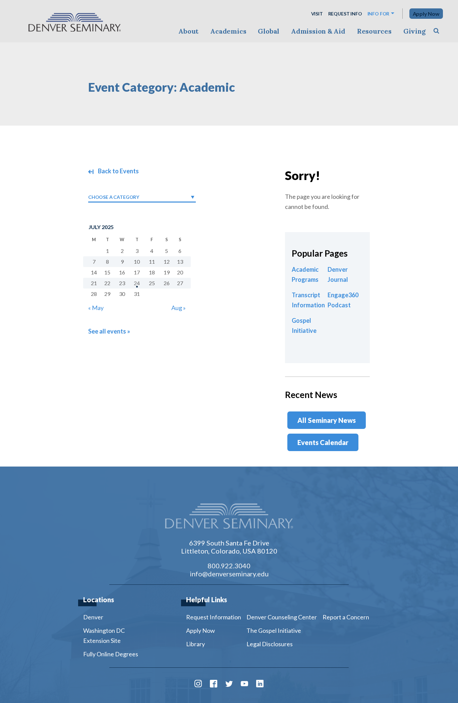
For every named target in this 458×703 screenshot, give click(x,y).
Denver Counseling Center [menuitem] (281, 617)
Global (268, 31)
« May (96, 307)
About (188, 31)
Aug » (178, 307)
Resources (374, 31)
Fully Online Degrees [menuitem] (110, 654)
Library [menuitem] (195, 644)
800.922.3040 (229, 566)
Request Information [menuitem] (213, 617)
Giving (414, 31)
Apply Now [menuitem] (200, 630)
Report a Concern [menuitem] (346, 617)
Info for (378, 13)
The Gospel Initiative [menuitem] (273, 630)
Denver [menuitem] (93, 617)
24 (137, 283)
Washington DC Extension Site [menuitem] (104, 635)
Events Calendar (322, 442)
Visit (317, 13)
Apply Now (426, 13)
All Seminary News (326, 420)
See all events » (109, 331)
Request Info (345, 13)
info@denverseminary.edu (229, 574)
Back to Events (118, 171)
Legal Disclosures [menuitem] (269, 644)
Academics (228, 31)
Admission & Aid (318, 31)
